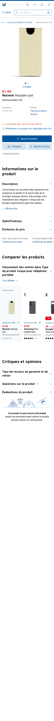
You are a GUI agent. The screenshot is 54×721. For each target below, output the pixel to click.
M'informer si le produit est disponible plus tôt (28, 128)
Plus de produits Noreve (38, 110)
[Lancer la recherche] (17, 12)
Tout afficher (8, 280)
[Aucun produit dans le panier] (49, 4)
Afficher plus (11, 208)
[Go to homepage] (4, 4)
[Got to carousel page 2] (27, 83)
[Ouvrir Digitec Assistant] (42, 4)
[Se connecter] (34, 4)
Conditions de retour (12, 242)
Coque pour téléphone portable (19, 22)
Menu (8, 12)
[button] (27, 124)
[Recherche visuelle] (48, 12)
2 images (27, 86)
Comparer (16, 146)
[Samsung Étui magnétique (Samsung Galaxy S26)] (32, 313)
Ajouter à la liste (42, 146)
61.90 (6, 91)
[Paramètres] (27, 4)
